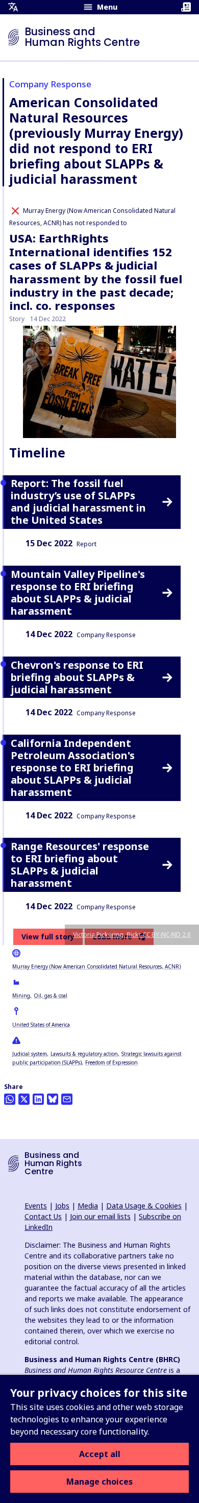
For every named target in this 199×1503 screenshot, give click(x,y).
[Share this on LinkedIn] (38, 1099)
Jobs (62, 1205)
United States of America (41, 1024)
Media (88, 1205)
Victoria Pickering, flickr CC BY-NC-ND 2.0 (132, 934)
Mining (21, 995)
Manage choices (99, 1481)
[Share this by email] (66, 1099)
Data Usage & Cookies (144, 1205)
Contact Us (43, 1216)
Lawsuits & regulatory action (84, 1053)
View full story (47, 936)
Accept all (99, 1454)
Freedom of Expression (111, 1062)
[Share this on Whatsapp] (9, 1099)
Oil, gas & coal (50, 995)
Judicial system (29, 1053)
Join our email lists (100, 1216)
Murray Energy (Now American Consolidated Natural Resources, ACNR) (96, 966)
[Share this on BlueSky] (52, 1099)
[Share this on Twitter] (24, 1099)
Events (35, 1205)
